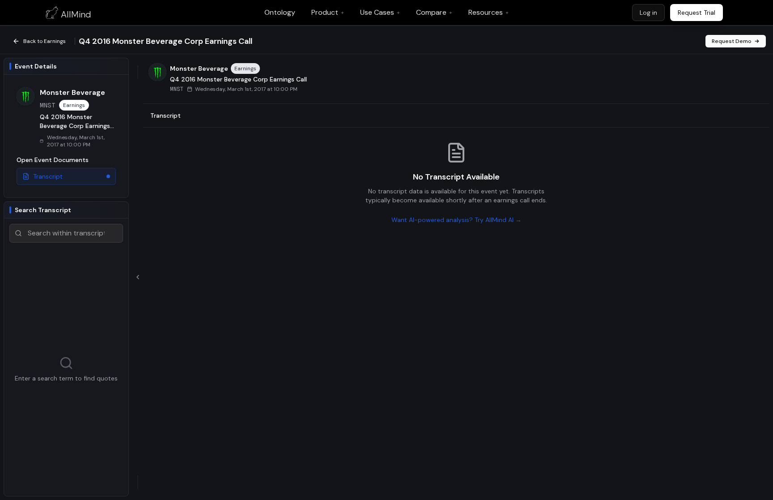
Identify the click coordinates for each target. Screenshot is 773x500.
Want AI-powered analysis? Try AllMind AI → (456, 220)
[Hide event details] (137, 277)
